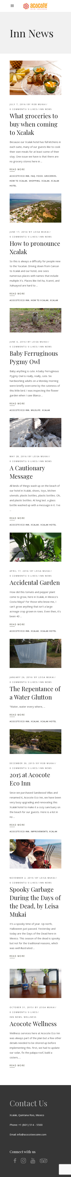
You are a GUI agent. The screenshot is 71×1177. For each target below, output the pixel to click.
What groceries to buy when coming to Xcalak (34, 124)
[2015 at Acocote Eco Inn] (35, 741)
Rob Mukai (39, 104)
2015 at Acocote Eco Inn (30, 779)
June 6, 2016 (18, 341)
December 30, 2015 (22, 763)
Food (40, 176)
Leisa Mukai (41, 232)
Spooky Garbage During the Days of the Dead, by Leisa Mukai (35, 901)
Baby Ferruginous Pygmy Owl (34, 357)
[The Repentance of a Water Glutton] (35, 653)
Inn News (45, 109)
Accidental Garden (35, 582)
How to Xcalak (18, 180)
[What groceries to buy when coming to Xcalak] (35, 78)
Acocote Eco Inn (19, 176)
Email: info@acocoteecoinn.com (28, 1134)
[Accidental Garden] (35, 547)
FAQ (33, 176)
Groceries (50, 176)
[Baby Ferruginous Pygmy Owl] (35, 320)
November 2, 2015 (21, 878)
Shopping (34, 180)
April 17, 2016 (19, 571)
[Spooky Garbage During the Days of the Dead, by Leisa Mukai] (35, 854)
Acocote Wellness (33, 1023)
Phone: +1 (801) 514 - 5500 (26, 1124)
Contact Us (28, 1103)
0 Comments (18, 109)
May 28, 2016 (18, 456)
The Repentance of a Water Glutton (35, 693)
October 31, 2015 (21, 1007)
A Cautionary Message (27, 472)
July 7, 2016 (18, 104)
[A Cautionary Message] (35, 432)
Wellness (30, 1017)
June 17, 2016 (18, 232)
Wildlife (36, 410)
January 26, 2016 (21, 677)
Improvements (39, 831)
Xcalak (46, 180)
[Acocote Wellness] (35, 983)
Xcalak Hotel (48, 524)
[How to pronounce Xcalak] (35, 208)
